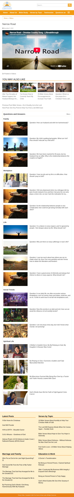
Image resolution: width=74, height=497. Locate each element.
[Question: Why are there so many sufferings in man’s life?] (15, 247)
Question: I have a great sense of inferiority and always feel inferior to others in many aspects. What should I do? (50, 274)
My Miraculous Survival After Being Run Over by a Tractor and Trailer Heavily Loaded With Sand (49, 377)
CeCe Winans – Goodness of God (14, 434)
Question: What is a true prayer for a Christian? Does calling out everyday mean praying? (63, 96)
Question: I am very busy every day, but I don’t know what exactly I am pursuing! (49, 326)
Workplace (7, 171)
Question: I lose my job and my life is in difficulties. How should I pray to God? (48, 175)
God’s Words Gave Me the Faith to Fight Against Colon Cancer (48, 393)
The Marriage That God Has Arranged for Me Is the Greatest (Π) (18, 472)
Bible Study (23, 13)
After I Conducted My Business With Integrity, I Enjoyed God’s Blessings (54, 470)
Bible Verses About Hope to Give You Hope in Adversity (54, 434)
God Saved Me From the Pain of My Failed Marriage (16, 466)
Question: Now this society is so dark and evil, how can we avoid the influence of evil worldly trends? (49, 310)
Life (4, 222)
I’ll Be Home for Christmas (11, 420)
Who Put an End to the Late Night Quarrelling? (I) (18, 459)
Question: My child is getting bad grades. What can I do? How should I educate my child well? (49, 139)
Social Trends (9, 290)
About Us (13, 13)
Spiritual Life (8, 341)
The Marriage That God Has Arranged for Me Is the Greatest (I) (18, 479)
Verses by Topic (36, 13)
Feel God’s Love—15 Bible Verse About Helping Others (54, 448)
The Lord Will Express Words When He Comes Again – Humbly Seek (54, 428)
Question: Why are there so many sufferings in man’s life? (49, 242)
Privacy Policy (21, 495)
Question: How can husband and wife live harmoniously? (49, 122)
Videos (13, 74)
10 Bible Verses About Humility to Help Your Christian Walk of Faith (53, 421)
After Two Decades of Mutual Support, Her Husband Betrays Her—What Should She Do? (9, 96)
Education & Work (46, 454)
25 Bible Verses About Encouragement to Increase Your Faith (45, 96)
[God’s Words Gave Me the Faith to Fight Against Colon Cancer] (15, 398)
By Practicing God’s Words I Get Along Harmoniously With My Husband (15, 485)
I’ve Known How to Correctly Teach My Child (26, 96)
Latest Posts (8, 416)
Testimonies (48, 13)
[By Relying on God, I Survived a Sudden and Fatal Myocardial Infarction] (15, 366)
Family (6, 119)
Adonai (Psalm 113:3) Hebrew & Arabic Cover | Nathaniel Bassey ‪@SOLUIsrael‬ (18, 440)
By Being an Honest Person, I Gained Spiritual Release (54, 464)
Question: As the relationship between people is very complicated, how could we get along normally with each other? (49, 207)
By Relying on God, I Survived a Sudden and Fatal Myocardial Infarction (47, 362)
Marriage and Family (11, 454)
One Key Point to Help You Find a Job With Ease (26, 108)
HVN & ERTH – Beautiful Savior (13, 430)
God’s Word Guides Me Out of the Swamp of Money (53, 482)
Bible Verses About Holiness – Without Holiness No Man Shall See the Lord (54, 441)
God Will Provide (8, 425)
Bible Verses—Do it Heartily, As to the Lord (27, 105)
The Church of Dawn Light (40, 495)
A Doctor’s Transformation (47, 458)
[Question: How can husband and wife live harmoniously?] (15, 128)
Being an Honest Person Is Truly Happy (51, 476)
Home (5, 13)
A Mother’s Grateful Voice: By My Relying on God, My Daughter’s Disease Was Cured (48, 346)
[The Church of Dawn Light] (7, 5)
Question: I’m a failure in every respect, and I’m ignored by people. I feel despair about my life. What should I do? (49, 227)
